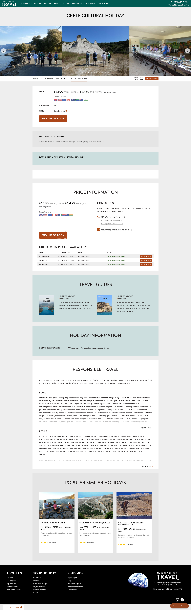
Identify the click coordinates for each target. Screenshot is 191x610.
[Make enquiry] (152, 78)
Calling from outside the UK (112, 224)
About (90, 3)
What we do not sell (14, 590)
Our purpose (11, 580)
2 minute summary (67, 296)
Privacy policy (72, 590)
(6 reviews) (90, 542)
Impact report (72, 577)
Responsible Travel (79, 79)
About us (10, 577)
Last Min (54, 3)
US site (35, 593)
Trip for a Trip (11, 584)
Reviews (36, 580)
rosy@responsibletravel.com (115, 229)
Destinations (26, 3)
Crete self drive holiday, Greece (94, 523)
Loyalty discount (39, 587)
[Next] (187, 50)
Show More (146, 428)
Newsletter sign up (74, 584)
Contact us (37, 577)
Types (40, 3)
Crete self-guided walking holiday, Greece (131, 524)
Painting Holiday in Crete (53, 523)
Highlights (37, 79)
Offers (65, 3)
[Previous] (3, 50)
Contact (102, 3)
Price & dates (61, 79)
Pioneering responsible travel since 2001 (167, 589)
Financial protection (40, 590)
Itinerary (49, 79)
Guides (77, 3)
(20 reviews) (52, 542)
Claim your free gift (40, 584)
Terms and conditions (75, 587)
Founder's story (12, 587)
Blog (69, 580)
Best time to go (66, 298)
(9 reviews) (129, 544)
